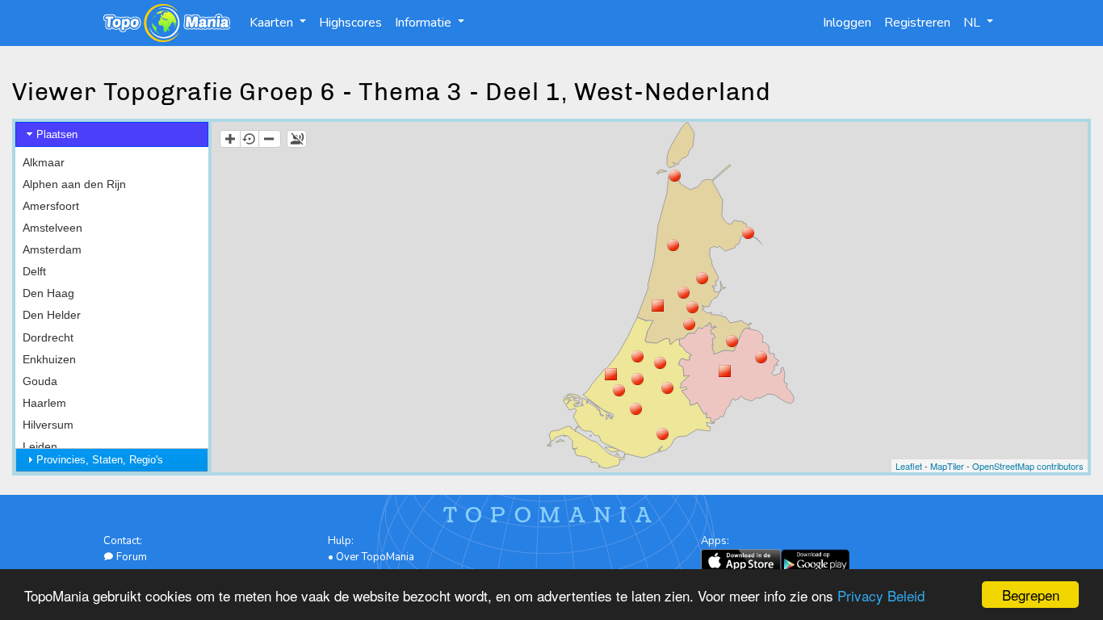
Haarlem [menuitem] (44, 402)
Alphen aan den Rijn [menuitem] (74, 184)
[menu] (112, 359)
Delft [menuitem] (34, 271)
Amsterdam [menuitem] (52, 249)
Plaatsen (57, 134)
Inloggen (847, 22)
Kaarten (273, 22)
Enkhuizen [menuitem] (49, 359)
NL (973, 22)
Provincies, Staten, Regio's (99, 460)
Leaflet (908, 465)
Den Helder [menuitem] (52, 314)
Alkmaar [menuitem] (44, 162)
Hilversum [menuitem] (48, 424)
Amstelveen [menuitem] (52, 227)
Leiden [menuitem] (40, 446)
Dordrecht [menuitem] (48, 337)
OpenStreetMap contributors (1028, 465)
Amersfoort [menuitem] (51, 205)
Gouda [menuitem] (40, 381)
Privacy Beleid (881, 595)
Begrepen (1030, 594)
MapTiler (947, 465)
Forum (130, 557)
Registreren (917, 22)
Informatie (425, 22)
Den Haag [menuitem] (48, 293)
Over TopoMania (375, 557)
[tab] (111, 134)
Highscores (350, 22)
